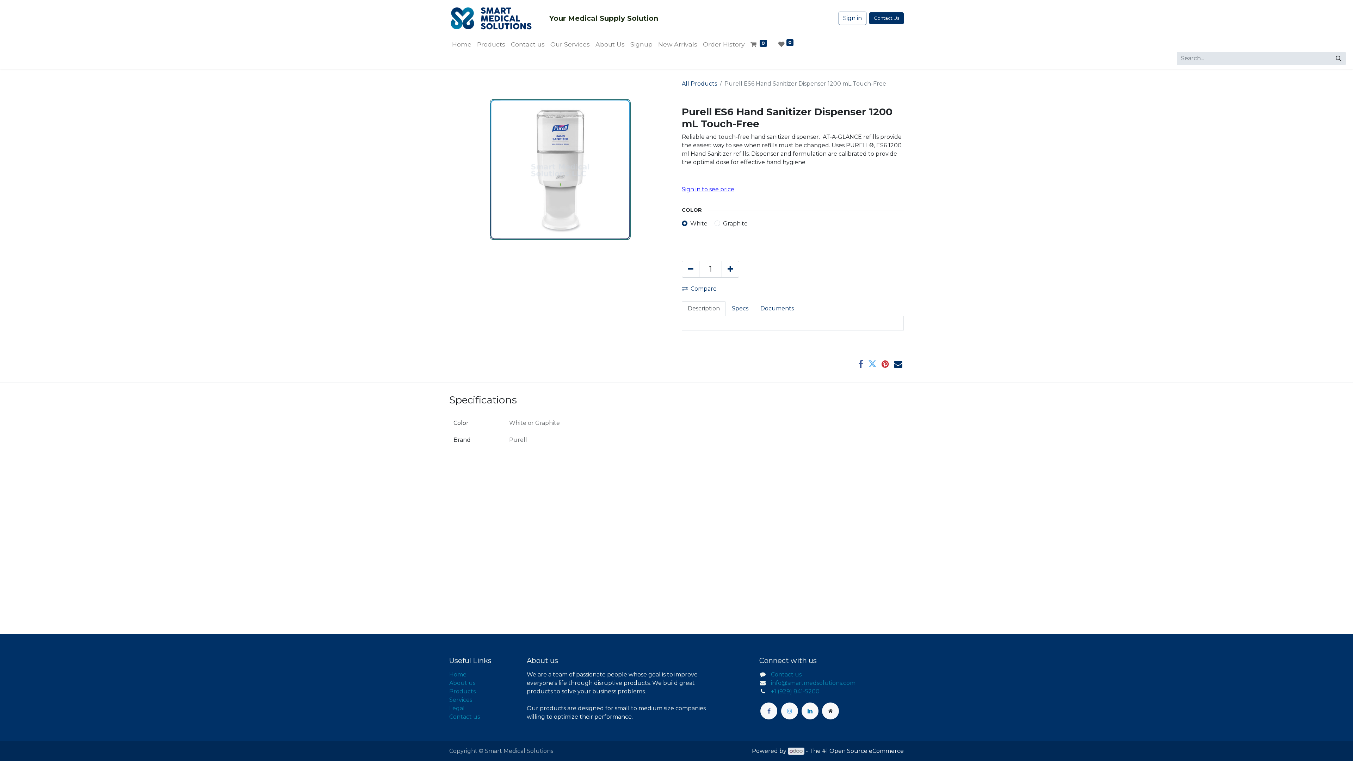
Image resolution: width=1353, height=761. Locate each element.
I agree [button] (891, 750)
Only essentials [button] (860, 750)
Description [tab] (704, 308)
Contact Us (886, 18)
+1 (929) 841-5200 (795, 691)
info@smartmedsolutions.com (813, 683)
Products (462, 691)
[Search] (1338, 58)
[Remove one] (690, 269)
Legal (457, 708)
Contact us (464, 716)
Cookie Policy (667, 749)
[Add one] (730, 269)
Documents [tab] (777, 308)
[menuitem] (461, 44)
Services (460, 700)
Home (458, 674)
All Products (699, 83)
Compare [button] (704, 288)
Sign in (852, 18)
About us (462, 683)
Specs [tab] (740, 308)
